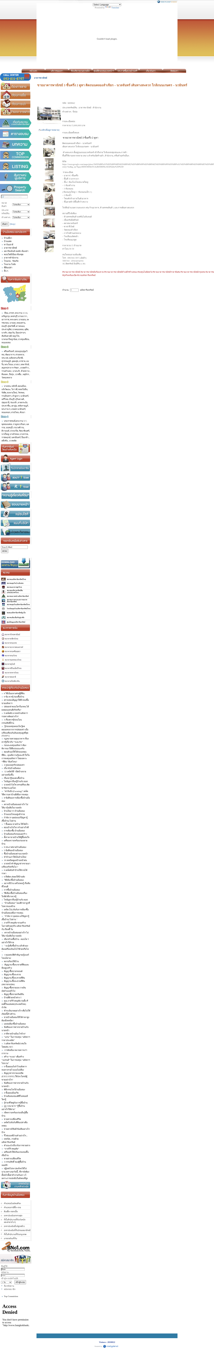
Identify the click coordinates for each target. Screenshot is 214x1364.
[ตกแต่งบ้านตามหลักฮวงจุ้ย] (16, 1184)
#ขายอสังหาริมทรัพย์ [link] (86, 275)
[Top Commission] (16, 155)
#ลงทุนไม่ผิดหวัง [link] (145, 272)
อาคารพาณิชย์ (40, 78)
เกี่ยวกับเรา (151, 71)
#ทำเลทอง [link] (132, 272)
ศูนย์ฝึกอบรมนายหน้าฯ (104, 71)
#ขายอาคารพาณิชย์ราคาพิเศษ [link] (166, 272)
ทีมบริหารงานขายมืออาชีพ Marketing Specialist (80, 71)
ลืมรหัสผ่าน (9, 1286)
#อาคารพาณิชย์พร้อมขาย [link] (92, 272)
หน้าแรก (33, 71)
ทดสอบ (189, 71)
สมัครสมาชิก (10, 1289)
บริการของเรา (57, 71)
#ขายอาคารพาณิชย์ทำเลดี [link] (116, 272)
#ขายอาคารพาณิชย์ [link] (71, 272)
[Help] (12, 224)
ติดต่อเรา (174, 71)
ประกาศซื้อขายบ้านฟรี (127, 71)
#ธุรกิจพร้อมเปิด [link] (69, 275)
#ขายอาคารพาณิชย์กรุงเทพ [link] (192, 272)
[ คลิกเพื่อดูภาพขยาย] (49, 130)
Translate (115, 7)
